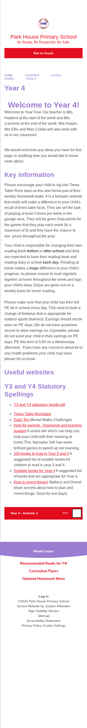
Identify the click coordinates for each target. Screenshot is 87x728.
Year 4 (31, 78)
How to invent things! (31, 482)
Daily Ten (22, 420)
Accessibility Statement (43, 621)
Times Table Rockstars (32, 414)
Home (8, 75)
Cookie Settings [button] (54, 625)
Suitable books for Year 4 (34, 471)
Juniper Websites (57, 606)
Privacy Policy (32, 625)
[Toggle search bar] (69, 6)
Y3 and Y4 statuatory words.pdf (39, 405)
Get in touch (43, 53)
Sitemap (44, 616)
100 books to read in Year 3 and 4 (41, 454)
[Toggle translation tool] (57, 6)
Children (32, 75)
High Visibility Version (43, 611)
